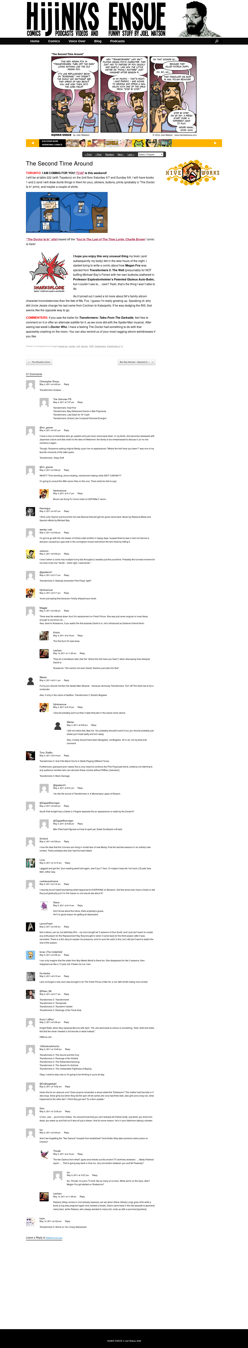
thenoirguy (45, 508)
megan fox (63, 346)
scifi (78, 346)
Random (109, 154)
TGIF (91, 346)
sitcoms (84, 346)
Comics (54, 41)
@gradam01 (46, 572)
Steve (56, 902)
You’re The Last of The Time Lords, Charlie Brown (111, 239)
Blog (97, 41)
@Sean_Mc (46, 991)
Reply (66, 384)
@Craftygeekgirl (48, 1083)
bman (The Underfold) (51, 952)
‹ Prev (98, 154)
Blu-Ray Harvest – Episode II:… (136, 362)
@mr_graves (46, 427)
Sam (42, 1108)
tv (122, 346)
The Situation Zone (39, 362)
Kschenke (45, 973)
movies (72, 346)
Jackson (44, 551)
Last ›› (131, 154)
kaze (49, 1237)
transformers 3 (113, 346)
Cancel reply (57, 1237)
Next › (121, 154)
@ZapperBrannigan (50, 803)
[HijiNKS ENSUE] (124, 19)
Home (34, 41)
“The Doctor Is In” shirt (42, 239)
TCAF (80, 173)
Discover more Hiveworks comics (52, 143)
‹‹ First (88, 154)
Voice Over (77, 41)
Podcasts (117, 41)
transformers (100, 346)
